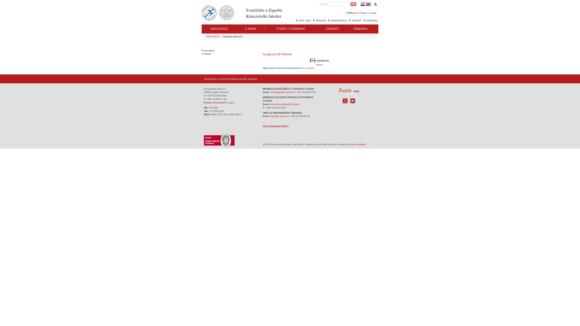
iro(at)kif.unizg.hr (278, 116)
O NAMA (250, 29)
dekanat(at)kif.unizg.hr (223, 102)
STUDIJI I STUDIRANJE (290, 29)
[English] (368, 4)
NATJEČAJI (321, 20)
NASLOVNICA (219, 29)
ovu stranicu (308, 67)
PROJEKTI (357, 20)
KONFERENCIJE (339, 20)
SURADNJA (360, 29)
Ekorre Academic (358, 144)
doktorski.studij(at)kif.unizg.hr (285, 104)
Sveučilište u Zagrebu (217, 79)
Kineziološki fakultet (244, 79)
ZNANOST (332, 29)
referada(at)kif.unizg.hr (281, 92)
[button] (265, 29)
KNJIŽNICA (372, 20)
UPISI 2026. (305, 20)
